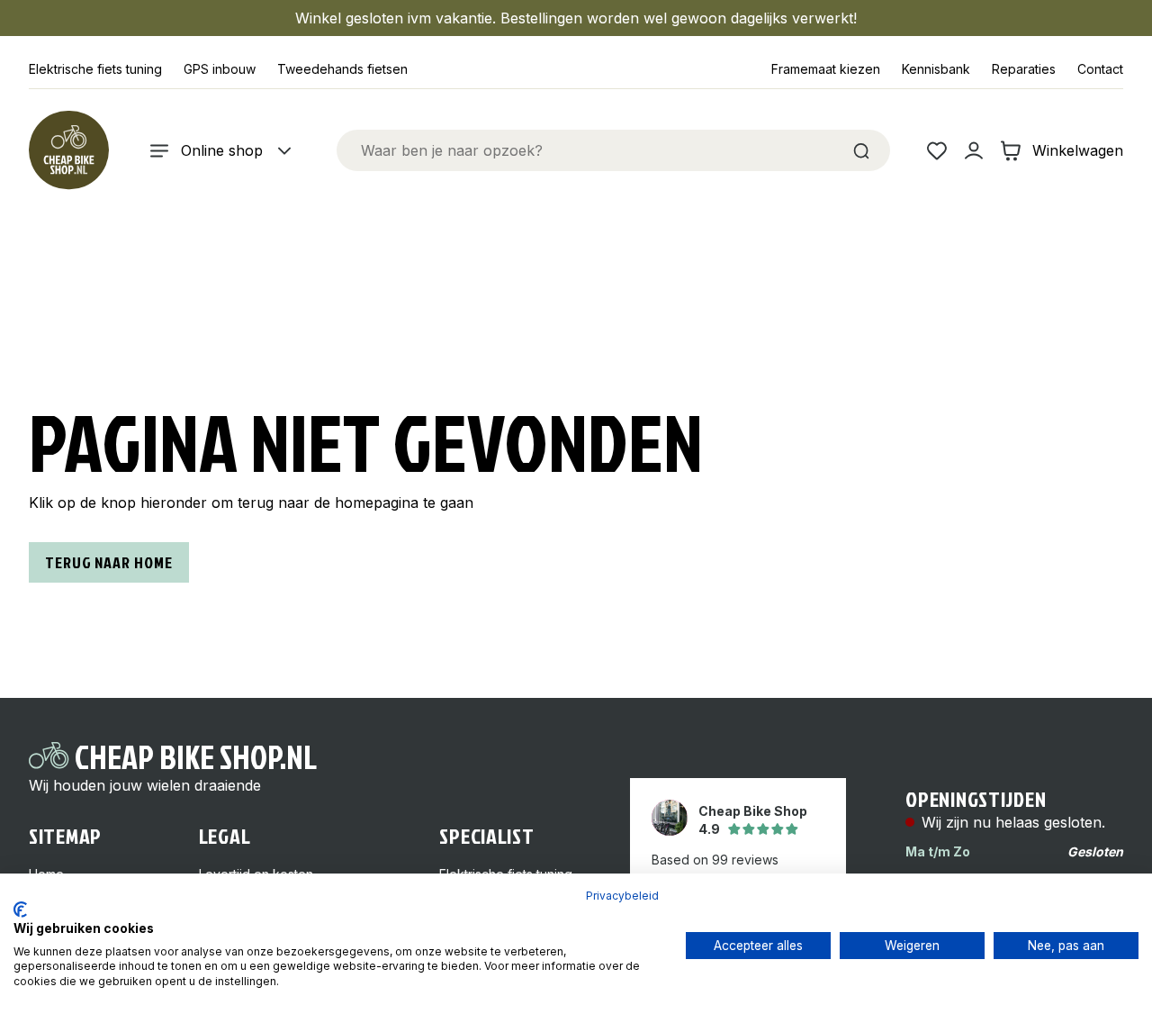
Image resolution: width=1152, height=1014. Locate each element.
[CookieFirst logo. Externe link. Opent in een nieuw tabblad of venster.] (20, 909)
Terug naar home (109, 562)
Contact (1100, 69)
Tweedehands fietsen (342, 69)
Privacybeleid (622, 895)
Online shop (222, 150)
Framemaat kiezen (825, 69)
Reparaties (1024, 69)
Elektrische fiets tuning (95, 69)
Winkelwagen (1077, 150)
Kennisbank (936, 69)
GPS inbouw (220, 69)
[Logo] (68, 150)
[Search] (861, 150)
